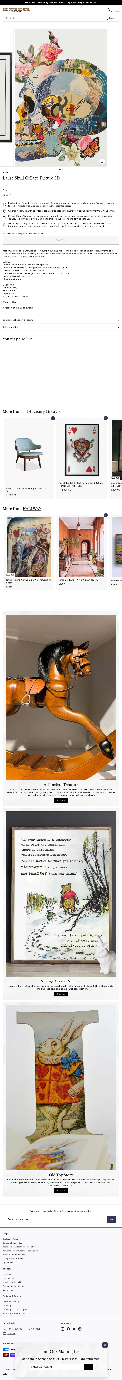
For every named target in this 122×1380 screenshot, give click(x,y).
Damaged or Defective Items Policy (19, 1247)
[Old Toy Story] (61, 1087)
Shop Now (61, 800)
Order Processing (11, 1301)
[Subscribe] (88, 1367)
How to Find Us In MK (12, 1282)
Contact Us (8, 1290)
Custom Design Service (13, 1286)
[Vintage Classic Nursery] (61, 894)
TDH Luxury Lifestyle (41, 412)
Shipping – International (14, 1313)
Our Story (7, 1274)
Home (5, 172)
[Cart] (110, 10)
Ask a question (11, 327)
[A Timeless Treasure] (61, 697)
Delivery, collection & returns (18, 319)
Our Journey (8, 1278)
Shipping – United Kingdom (15, 1309)
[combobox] (61, 18)
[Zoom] (102, 162)
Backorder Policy (10, 1239)
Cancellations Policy (12, 1243)
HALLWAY (32, 509)
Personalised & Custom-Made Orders (20, 1251)
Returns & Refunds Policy (14, 1254)
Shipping (19, 234)
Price (5, 190)
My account (8, 1262)
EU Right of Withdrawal (13, 1258)
